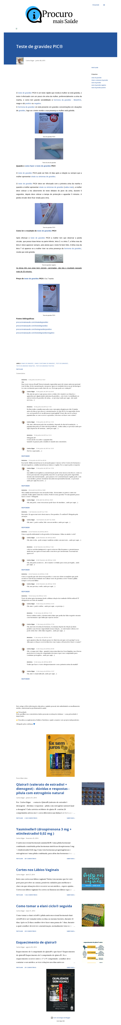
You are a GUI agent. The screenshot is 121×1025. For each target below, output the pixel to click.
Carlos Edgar (31, 391)
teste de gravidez (25, 93)
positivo (28, 103)
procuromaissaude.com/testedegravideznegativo (35, 333)
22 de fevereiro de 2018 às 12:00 (46, 560)
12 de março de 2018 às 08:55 (43, 662)
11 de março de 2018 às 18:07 (43, 637)
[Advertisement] (49, 78)
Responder (26, 456)
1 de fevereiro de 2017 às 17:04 (38, 512)
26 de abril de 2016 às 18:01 (44, 500)
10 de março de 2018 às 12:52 (38, 596)
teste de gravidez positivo (99, 87)
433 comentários (30, 931)
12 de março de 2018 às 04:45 (45, 649)
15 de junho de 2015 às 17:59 (45, 468)
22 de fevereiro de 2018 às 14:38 (38, 574)
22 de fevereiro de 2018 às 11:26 (43, 547)
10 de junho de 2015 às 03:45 (45, 391)
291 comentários (30, 967)
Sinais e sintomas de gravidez (100, 80)
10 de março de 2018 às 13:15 (45, 604)
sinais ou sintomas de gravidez (43, 177)
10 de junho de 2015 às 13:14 (42, 435)
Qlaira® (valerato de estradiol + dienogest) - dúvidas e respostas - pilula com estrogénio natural (42, 788)
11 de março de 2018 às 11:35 (43, 613)
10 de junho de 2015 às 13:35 (45, 448)
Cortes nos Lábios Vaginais (37, 870)
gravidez (22, 110)
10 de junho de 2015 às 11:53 (42, 407)
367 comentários (30, 858)
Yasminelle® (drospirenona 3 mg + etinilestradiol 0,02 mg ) (43, 831)
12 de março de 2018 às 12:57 (45, 671)
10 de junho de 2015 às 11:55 (45, 422)
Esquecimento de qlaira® (36, 942)
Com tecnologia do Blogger (61, 1018)
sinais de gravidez (96, 77)
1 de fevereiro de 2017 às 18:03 (45, 520)
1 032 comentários (31, 895)
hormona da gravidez (26, 107)
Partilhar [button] (95, 67)
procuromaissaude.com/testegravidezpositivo (34, 329)
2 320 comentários (31, 818)
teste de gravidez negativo (99, 85)
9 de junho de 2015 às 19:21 (37, 380)
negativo (37, 103)
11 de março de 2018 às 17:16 (45, 624)
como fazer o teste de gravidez (38, 166)
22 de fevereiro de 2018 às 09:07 (46, 537)
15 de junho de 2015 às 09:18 (37, 460)
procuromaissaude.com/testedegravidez (32, 326)
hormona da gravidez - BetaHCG (67, 100)
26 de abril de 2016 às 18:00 (37, 490)
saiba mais (69, 187)
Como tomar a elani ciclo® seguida (44, 906)
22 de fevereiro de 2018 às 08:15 (38, 532)
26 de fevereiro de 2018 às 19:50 (46, 584)
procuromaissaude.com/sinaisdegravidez (32, 322)
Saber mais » (71, 818)
